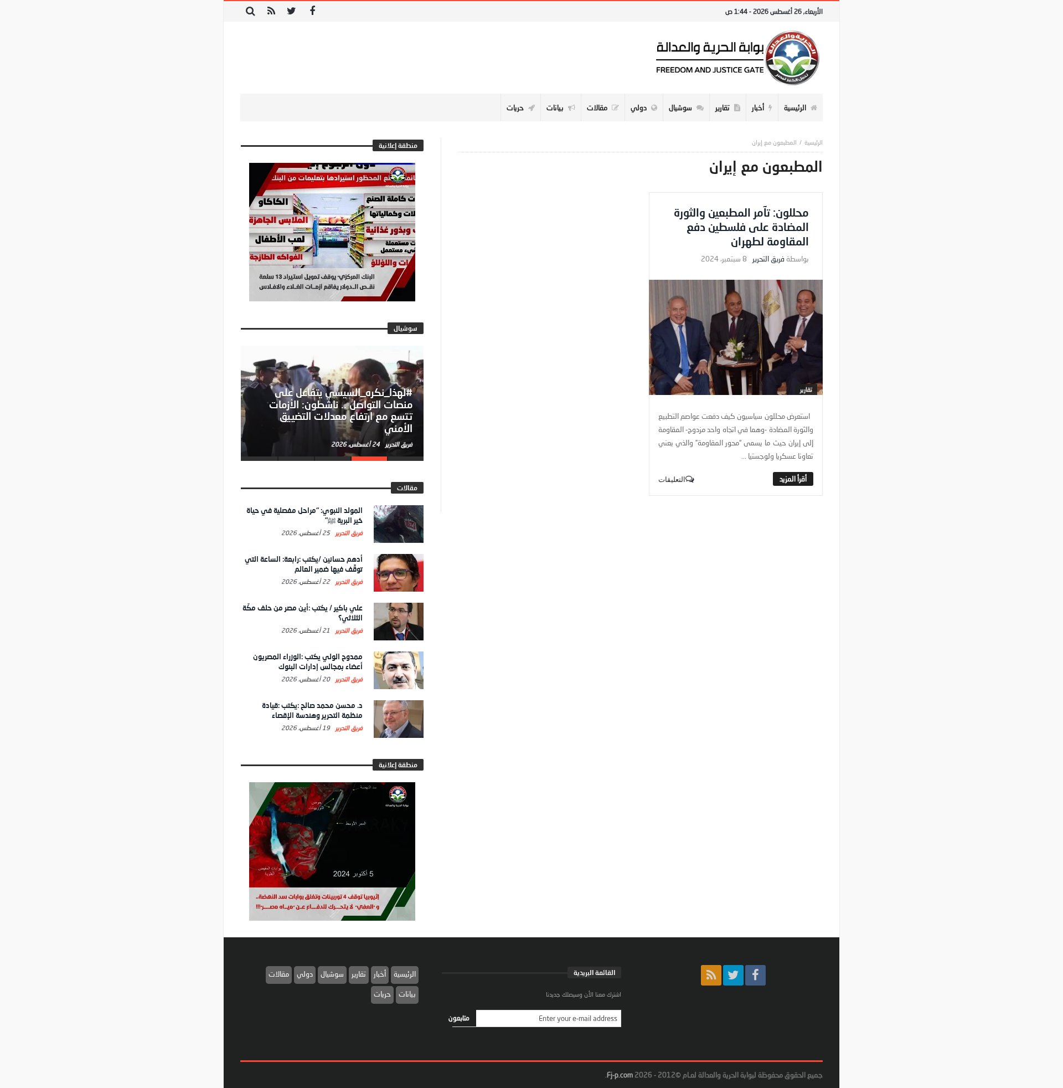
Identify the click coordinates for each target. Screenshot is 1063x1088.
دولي (305, 973)
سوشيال (332, 973)
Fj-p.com (620, 1074)
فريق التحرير (768, 259)
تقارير (806, 389)
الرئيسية (405, 973)
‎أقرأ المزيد (793, 478)
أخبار (380, 973)
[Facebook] (312, 11)
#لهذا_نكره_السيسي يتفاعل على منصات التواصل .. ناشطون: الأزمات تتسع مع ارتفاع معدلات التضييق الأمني (340, 410)
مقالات (279, 973)
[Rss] (271, 11)
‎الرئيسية (813, 142)
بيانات (407, 993)
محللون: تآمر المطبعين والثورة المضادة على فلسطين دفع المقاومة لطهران (741, 227)
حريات (382, 993)
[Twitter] (291, 11)
